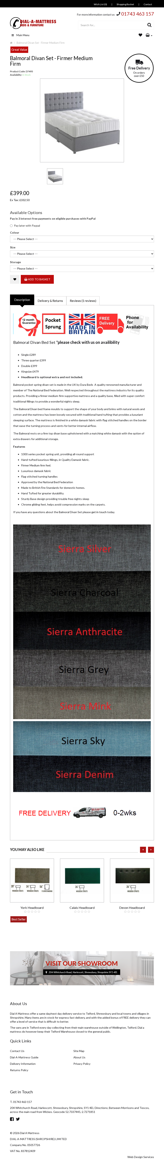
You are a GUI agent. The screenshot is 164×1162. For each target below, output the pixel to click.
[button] (149, 35)
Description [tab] (22, 299)
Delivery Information (23, 1063)
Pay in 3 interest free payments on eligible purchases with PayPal (53, 218)
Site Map (78, 1051)
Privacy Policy (81, 1063)
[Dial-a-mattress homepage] (33, 23)
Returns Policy (19, 1070)
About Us (79, 1057)
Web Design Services (140, 1157)
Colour (14, 232)
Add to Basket (38, 279)
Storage (15, 262)
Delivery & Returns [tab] (50, 300)
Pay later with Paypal (27, 225)
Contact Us (17, 1051)
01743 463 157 (137, 14)
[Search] (149, 25)
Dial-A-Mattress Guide (24, 1057)
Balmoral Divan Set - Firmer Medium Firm (41, 42)
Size (12, 247)
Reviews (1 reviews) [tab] (83, 300)
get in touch (99, 512)
